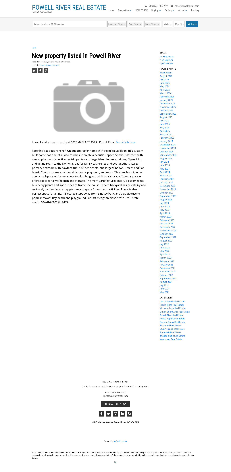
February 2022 (167, 261)
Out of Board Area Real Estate (175, 311)
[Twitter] (108, 414)
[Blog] (129, 414)
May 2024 (164, 168)
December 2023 (167, 185)
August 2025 (166, 117)
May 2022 (164, 251)
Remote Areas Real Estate (172, 322)
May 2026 (164, 86)
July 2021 (164, 285)
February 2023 (167, 220)
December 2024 (167, 144)
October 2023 (166, 192)
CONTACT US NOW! (115, 404)
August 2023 (166, 199)
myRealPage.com (120, 441)
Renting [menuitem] (195, 10)
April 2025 (165, 130)
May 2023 (164, 209)
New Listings (166, 59)
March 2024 (166, 175)
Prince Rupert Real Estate (172, 318)
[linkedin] (122, 414)
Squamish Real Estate (170, 332)
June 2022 (165, 247)
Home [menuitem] (112, 10)
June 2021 (165, 288)
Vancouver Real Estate (171, 339)
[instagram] (115, 414)
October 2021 (166, 275)
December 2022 (167, 227)
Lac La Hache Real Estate (172, 301)
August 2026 (166, 76)
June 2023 (165, 206)
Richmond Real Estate (170, 325)
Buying (154, 10)
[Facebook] (101, 414)
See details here (126, 142)
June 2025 (165, 124)
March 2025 (166, 134)
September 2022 (168, 237)
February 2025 (167, 137)
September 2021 (168, 278)
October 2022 (166, 233)
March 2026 (166, 93)
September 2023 (168, 196)
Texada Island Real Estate (172, 335)
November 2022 (168, 230)
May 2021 (164, 292)
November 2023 (168, 189)
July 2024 (164, 161)
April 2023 (165, 213)
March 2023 (166, 216)
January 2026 (166, 100)
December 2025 (167, 103)
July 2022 (164, 244)
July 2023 (164, 203)
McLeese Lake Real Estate (173, 308)
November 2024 (168, 148)
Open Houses (166, 63)
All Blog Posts (167, 56)
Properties (123, 10)
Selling (168, 10)
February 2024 (167, 178)
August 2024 (166, 158)
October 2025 (166, 110)
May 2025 (164, 127)
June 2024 (165, 165)
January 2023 (166, 223)
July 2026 (164, 79)
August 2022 (166, 240)
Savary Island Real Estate (172, 328)
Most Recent (166, 72)
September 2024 (168, 154)
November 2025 (168, 106)
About (181, 10)
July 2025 (164, 120)
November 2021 (168, 271)
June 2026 (165, 82)
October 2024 (166, 151)
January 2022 (166, 264)
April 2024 (165, 172)
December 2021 (167, 268)
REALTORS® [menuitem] (141, 10)
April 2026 (165, 89)
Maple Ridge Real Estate (172, 304)
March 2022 (166, 257)
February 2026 (167, 96)
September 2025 (168, 113)
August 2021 (166, 281)
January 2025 (166, 141)
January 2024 (166, 182)
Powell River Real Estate (49, 65)
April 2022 (165, 254)
